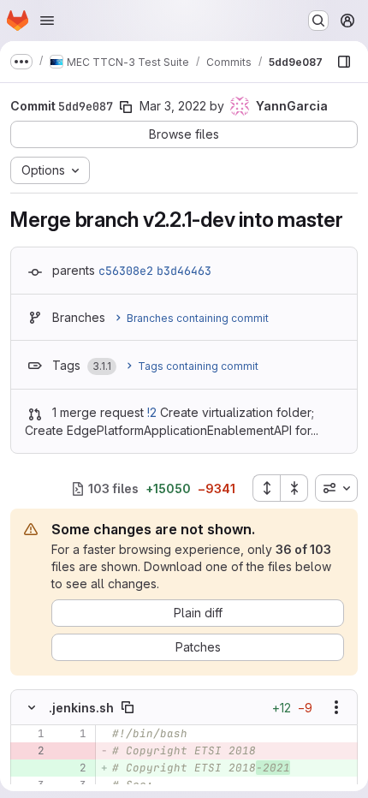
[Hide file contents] (31, 707)
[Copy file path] (127, 707)
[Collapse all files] (294, 488)
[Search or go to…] (318, 20)
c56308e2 (125, 270)
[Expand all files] (266, 488)
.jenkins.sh (81, 707)
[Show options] (336, 707)
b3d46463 (184, 270)
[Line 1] (30, 733)
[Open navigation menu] (47, 20)
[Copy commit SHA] (126, 107)
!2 (152, 412)
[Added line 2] (71, 768)
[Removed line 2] (30, 750)
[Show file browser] (344, 61)
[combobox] (336, 488)
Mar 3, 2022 (172, 105)
